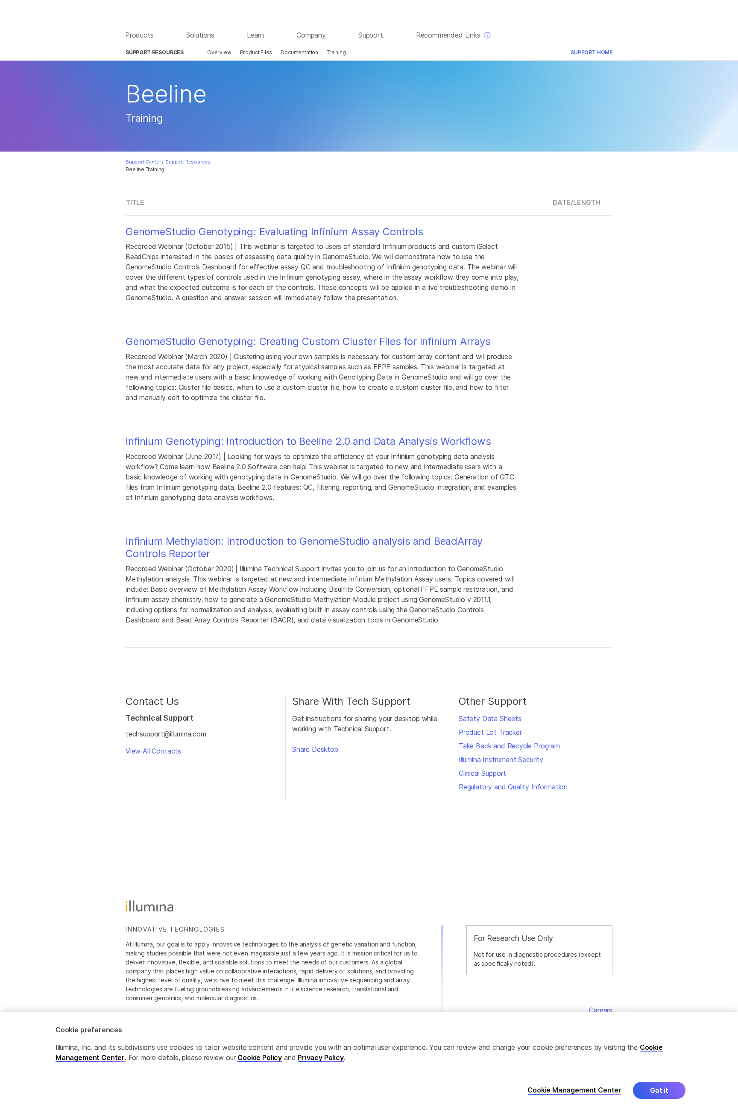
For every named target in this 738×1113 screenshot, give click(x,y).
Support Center (143, 162)
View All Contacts (153, 751)
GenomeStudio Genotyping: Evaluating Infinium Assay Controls (274, 232)
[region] (369, 1062)
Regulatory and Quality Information (513, 787)
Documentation (299, 52)
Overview (219, 52)
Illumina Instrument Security (501, 759)
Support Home (591, 52)
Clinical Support (482, 773)
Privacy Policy (321, 1057)
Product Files (256, 52)
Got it (659, 1090)
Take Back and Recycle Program (509, 746)
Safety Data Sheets (490, 718)
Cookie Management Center (574, 1090)
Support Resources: (188, 162)
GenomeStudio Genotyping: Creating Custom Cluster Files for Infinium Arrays (308, 342)
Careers (600, 1010)
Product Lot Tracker (490, 732)
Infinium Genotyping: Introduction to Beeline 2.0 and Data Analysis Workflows (308, 441)
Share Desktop (315, 749)
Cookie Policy (259, 1057)
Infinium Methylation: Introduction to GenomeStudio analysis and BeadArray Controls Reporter (304, 547)
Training (336, 52)
